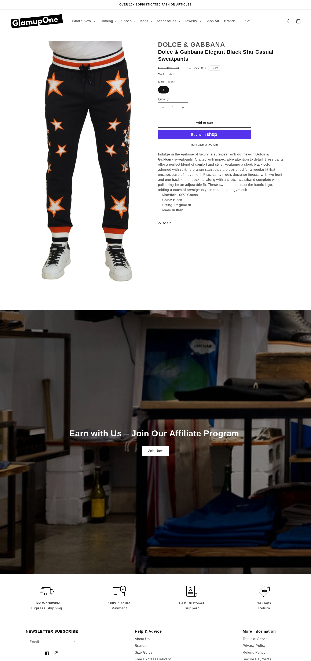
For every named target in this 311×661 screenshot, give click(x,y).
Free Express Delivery (153, 659)
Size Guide (144, 652)
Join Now (155, 450)
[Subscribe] (74, 642)
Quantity (163, 99)
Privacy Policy (254, 645)
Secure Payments (257, 659)
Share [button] (167, 222)
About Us (142, 639)
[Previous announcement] (69, 4)
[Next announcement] (241, 4)
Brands (140, 645)
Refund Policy (254, 652)
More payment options (204, 144)
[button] (83, 21)
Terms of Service (256, 639)
